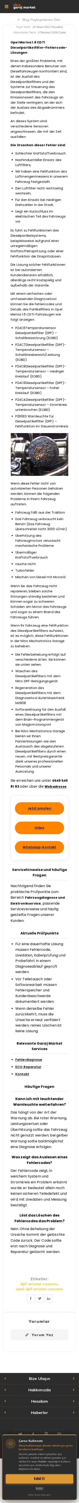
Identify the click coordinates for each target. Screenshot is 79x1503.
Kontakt (22, 1074)
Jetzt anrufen (39, 808)
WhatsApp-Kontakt (39, 847)
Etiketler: (39, 1278)
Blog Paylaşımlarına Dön (41, 20)
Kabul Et (39, 1479)
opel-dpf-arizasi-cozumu (39, 1288)
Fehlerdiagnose (28, 1059)
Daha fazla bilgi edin (39, 1494)
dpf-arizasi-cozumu (39, 1283)
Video (40, 828)
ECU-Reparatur (28, 1067)
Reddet (39, 1488)
